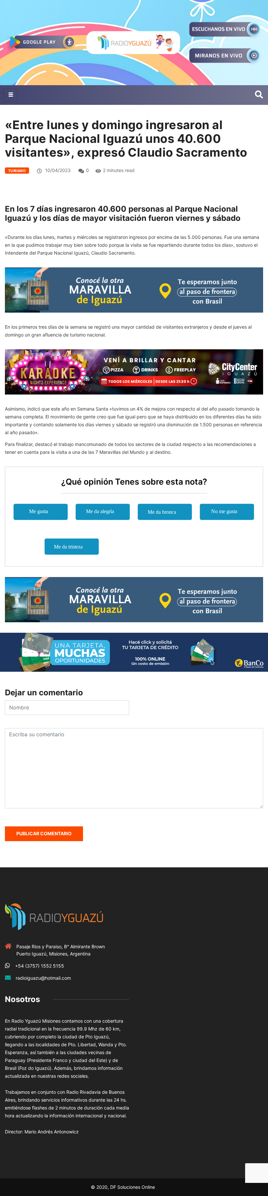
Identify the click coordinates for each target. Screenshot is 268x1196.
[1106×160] (134, 651)
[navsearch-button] (259, 95)
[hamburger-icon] (10, 95)
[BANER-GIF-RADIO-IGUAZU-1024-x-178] (134, 371)
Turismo (17, 170)
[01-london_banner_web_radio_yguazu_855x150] (134, 289)
